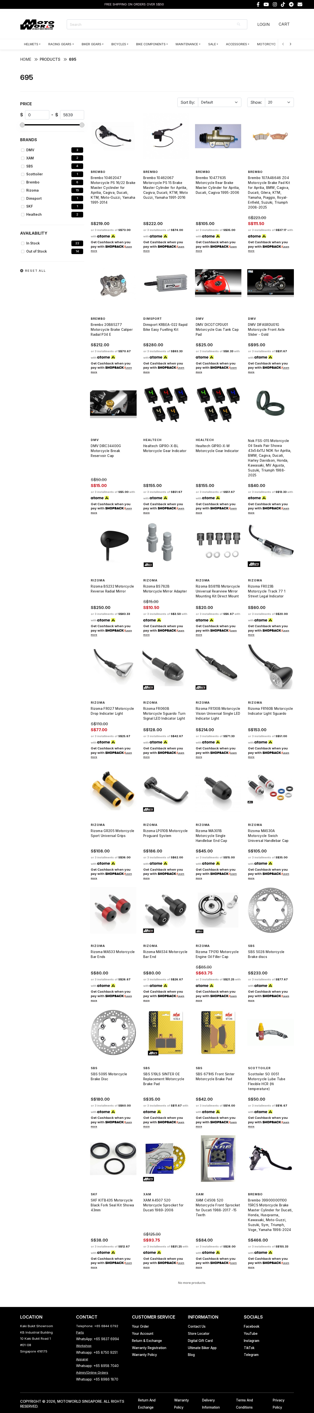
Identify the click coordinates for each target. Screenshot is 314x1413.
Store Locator (198, 1334)
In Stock (33, 243)
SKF (29, 206)
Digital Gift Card (200, 1341)
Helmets (31, 44)
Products (50, 59)
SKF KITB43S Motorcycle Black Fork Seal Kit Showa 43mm (112, 1205)
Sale (212, 44)
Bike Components (151, 44)
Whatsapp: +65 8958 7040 (97, 1366)
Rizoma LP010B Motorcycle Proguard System (165, 833)
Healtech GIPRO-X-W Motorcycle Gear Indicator (217, 448)
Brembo (32, 182)
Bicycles (118, 44)
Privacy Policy (279, 1403)
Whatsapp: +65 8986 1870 (97, 1379)
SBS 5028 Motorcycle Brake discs (266, 954)
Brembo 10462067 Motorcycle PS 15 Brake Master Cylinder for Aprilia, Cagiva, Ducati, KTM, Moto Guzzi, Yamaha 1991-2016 (165, 187)
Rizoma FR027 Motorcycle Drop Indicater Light (112, 711)
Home (25, 59)
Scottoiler (34, 174)
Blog (191, 1355)
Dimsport (34, 198)
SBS (29, 166)
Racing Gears (59, 44)
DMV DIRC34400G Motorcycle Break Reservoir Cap (106, 451)
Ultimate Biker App (202, 1348)
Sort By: (188, 102)
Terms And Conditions (244, 1403)
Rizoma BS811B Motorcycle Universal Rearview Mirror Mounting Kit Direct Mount (218, 591)
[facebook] (258, 4)
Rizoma (32, 190)
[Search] (239, 24)
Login (263, 24)
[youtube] (266, 4)
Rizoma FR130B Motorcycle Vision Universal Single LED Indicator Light (218, 713)
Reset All (35, 271)
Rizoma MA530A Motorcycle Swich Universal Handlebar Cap (268, 836)
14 (77, 251)
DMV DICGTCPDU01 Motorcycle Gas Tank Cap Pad (217, 329)
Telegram (251, 1355)
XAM (30, 158)
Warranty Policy (144, 1355)
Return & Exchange (147, 1341)
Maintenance (187, 44)
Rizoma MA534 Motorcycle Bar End (165, 954)
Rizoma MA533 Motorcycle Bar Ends (113, 954)
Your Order (140, 1326)
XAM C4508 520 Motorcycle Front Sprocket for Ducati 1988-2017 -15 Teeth (218, 1207)
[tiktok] (283, 4)
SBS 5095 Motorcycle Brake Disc (109, 1076)
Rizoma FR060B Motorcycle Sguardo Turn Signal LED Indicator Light (164, 713)
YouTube (251, 1334)
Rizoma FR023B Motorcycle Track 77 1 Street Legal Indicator (266, 591)
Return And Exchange (147, 1403)
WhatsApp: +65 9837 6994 (97, 1339)
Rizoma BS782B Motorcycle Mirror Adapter (165, 588)
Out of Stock (36, 251)
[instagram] (275, 4)
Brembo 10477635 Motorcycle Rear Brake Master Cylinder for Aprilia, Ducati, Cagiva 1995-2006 (218, 185)
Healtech (34, 214)
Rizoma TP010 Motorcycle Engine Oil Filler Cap (217, 954)
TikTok (249, 1348)
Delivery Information (211, 1403)
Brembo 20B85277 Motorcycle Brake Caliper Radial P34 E (112, 329)
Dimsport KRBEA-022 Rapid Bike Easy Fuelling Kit (165, 327)
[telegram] (291, 4)
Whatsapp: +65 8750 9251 (97, 1352)
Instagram (251, 1341)
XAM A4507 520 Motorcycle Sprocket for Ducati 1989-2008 (163, 1205)
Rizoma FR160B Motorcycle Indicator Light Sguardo (270, 711)
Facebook (251, 1326)
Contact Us (197, 1326)
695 (72, 59)
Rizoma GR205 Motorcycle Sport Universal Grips (112, 833)
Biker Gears (91, 44)
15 (77, 190)
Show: (256, 102)
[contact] (300, 4)
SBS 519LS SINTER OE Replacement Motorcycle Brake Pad (163, 1079)
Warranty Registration (149, 1348)
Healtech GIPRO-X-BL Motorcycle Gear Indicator (164, 448)
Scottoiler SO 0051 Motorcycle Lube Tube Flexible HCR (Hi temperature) (266, 1081)
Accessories (236, 44)
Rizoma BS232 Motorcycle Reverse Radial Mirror (112, 588)
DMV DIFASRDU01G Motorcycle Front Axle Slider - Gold (266, 329)
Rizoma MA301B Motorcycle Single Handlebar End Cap (211, 836)
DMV (30, 150)
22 (77, 243)
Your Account (142, 1334)
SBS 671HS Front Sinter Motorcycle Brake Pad (215, 1076)
